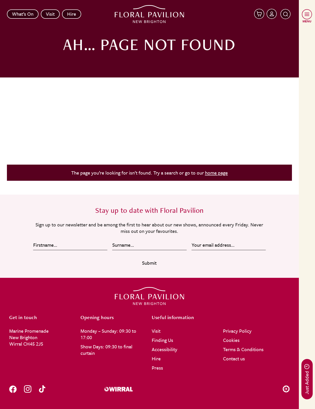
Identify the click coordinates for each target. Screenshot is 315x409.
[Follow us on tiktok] (42, 389)
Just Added (306, 382)
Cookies (231, 340)
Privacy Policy (237, 331)
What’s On (22, 13)
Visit (50, 13)
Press (157, 368)
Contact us (234, 358)
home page (216, 172)
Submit (149, 262)
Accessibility (164, 349)
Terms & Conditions (243, 349)
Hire (71, 13)
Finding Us (162, 340)
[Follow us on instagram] (27, 389)
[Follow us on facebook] (13, 389)
